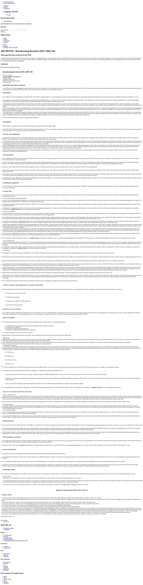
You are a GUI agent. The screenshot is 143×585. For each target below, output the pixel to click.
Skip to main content (8, 1)
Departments (7, 8)
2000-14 (120, 499)
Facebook (6, 563)
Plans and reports (8, 538)
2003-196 (20, 110)
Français (9, 14)
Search (2, 31)
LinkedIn (6, 567)
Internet (5, 39)
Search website (4, 30)
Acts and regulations (8, 539)
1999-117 (84, 186)
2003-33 (12, 113)
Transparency (7, 529)
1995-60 (70, 499)
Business (6, 42)
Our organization (8, 535)
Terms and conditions (9, 528)
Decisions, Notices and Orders (11, 47)
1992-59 (47, 473)
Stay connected (7, 562)
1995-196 (53, 509)
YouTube (6, 566)
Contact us (6, 546)
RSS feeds (6, 570)
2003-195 (92, 109)
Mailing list (6, 568)
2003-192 (13, 109)
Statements (6, 556)
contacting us (21, 60)
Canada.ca (6, 5)
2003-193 (57, 109)
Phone (5, 38)
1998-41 (32, 425)
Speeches (6, 554)
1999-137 (63, 497)
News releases (7, 553)
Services (6, 7)
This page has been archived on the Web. (10, 67)
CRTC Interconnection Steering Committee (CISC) (16, 540)
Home (5, 44)
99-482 (74, 484)
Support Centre (7, 547)
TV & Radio (7, 40)
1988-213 (109, 268)
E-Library (6, 536)
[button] (8, 21)
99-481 (68, 484)
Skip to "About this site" (9, 3)
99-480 (64, 484)
